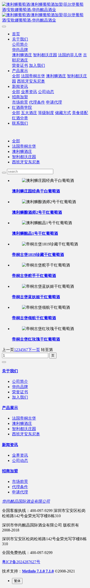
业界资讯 (29, 92)
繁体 (17, 581)
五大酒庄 (29, 113)
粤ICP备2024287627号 (21, 562)
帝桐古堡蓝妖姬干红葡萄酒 (36, 297)
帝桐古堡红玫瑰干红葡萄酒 (36, 339)
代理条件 (37, 102)
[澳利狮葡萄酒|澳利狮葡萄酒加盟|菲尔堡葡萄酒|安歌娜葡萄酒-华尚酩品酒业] (45, 12)
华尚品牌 (20, 50)
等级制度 (46, 113)
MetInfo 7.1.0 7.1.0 (38, 571)
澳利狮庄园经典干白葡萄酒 (36, 191)
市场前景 (20, 102)
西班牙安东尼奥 (31, 81)
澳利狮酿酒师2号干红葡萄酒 (37, 212)
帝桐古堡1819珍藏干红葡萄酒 (38, 254)
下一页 (34, 350)
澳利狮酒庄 (22, 55)
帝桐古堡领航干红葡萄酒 (34, 318)
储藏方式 (63, 113)
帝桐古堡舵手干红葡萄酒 (34, 275)
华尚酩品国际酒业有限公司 (26, 501)
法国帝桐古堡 (33, 76)
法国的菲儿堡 (70, 55)
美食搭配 (80, 113)
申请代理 (54, 102)
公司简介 (20, 44)
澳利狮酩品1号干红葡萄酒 (35, 233)
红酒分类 (20, 118)
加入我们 (37, 65)
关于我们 (20, 39)
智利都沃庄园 (45, 55)
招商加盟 (20, 97)
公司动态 (46, 92)
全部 (16, 76)
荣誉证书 (20, 65)
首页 (16, 34)
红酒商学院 (22, 107)
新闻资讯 (20, 86)
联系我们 (20, 123)
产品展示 (20, 71)
